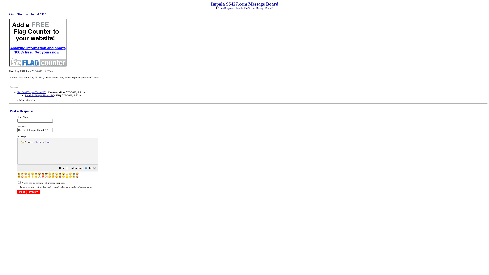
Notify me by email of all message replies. (43, 182)
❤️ (42, 176)
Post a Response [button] (226, 8)
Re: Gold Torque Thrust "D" (31, 92)
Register (46, 142)
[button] (59, 168)
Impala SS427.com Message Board (254, 8)
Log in (35, 142)
